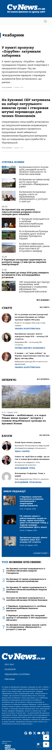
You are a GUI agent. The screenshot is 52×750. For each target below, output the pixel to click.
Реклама (10, 679)
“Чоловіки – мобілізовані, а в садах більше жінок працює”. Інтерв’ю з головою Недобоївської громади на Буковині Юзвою (24, 419)
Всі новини (43, 300)
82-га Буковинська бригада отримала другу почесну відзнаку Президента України (33, 235)
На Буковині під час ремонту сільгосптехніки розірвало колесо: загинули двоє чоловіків (21, 212)
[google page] (25, 733)
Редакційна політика (17, 674)
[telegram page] (43, 733)
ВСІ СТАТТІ (45, 307)
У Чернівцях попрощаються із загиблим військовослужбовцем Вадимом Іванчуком (34, 222)
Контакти (10, 669)
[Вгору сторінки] (46, 737)
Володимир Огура (25, 468)
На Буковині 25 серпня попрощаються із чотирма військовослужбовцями (26, 580)
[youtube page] (38, 733)
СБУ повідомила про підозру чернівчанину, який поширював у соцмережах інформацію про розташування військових (34, 287)
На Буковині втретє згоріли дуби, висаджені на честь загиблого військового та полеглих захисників (33, 170)
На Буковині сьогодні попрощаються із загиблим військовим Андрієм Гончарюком (25, 570)
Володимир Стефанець (28, 482)
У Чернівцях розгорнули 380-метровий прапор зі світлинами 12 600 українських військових (26, 617)
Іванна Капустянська (27, 328)
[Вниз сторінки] (46, 744)
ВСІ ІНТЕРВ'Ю (43, 379)
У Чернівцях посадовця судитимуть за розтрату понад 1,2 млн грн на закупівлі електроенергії (24, 262)
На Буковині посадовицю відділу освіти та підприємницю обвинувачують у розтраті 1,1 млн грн (33, 197)
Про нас (9, 664)
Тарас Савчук (22, 451)
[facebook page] (30, 733)
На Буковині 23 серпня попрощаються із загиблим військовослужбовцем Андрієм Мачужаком (26, 589)
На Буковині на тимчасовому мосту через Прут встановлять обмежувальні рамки (34, 183)
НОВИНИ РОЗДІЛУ (41, 553)
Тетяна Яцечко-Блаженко (30, 348)
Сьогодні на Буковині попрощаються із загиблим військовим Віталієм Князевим (26, 599)
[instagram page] (47, 733)
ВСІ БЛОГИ (44, 435)
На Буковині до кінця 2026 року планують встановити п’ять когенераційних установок (25, 275)
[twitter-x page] (34, 733)
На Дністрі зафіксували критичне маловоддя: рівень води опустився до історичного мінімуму (34, 247)
